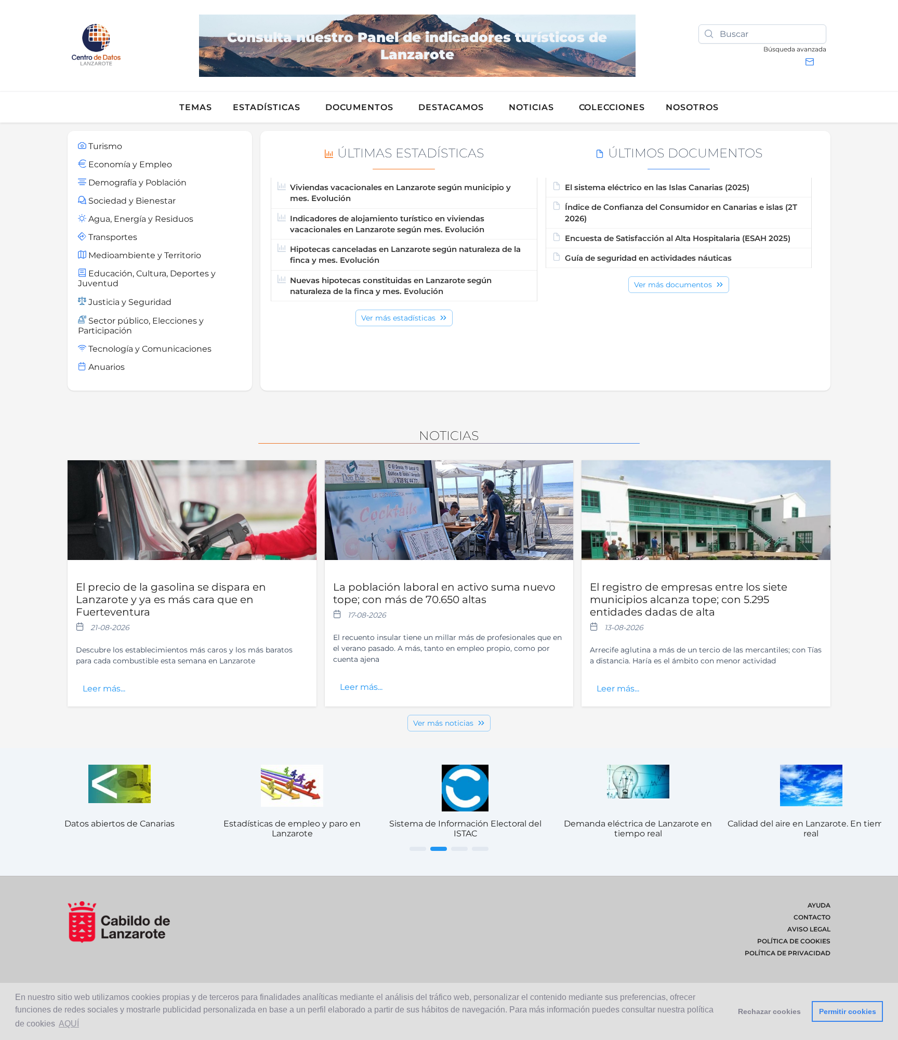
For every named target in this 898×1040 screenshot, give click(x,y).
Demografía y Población (136, 183)
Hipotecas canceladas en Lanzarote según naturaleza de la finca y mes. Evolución (405, 254)
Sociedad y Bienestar (131, 201)
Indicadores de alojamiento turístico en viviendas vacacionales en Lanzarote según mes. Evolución (387, 224)
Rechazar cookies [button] (769, 1011)
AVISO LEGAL (808, 929)
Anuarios (105, 367)
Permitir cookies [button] (847, 1011)
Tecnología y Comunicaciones (149, 349)
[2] (438, 849)
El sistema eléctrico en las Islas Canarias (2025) (657, 187)
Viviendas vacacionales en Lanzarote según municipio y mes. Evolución (400, 192)
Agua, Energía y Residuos (139, 219)
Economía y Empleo (129, 164)
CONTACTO (812, 917)
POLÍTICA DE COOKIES (793, 941)
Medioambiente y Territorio (143, 255)
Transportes (111, 237)
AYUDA (819, 905)
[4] (480, 849)
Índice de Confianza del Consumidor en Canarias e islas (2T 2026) (681, 212)
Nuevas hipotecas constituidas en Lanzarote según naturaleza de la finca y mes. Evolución (391, 285)
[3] (459, 849)
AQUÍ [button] (69, 1023)
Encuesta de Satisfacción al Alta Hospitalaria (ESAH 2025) (677, 238)
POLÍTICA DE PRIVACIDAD (787, 953)
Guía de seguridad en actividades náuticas (648, 258)
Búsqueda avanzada (794, 49)
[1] (418, 849)
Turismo (104, 146)
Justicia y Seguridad (128, 302)
